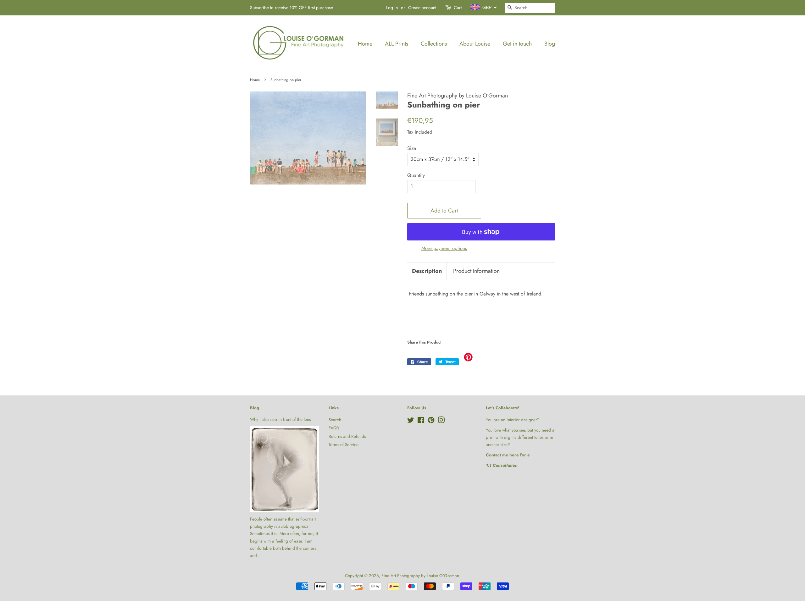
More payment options (444, 248)
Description (427, 271)
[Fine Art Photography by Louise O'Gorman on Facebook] (421, 421)
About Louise (474, 44)
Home (365, 44)
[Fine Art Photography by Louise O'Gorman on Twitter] (410, 421)
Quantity (416, 175)
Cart (458, 7)
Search (335, 419)
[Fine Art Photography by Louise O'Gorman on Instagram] (441, 421)
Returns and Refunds (347, 436)
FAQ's (334, 428)
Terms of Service (343, 444)
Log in (392, 7)
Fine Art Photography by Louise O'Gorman (420, 575)
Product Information (476, 271)
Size (411, 148)
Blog (549, 44)
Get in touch (517, 44)
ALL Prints (396, 44)
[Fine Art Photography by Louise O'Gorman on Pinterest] (431, 421)
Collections (434, 44)
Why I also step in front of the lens (280, 419)
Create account (422, 7)
